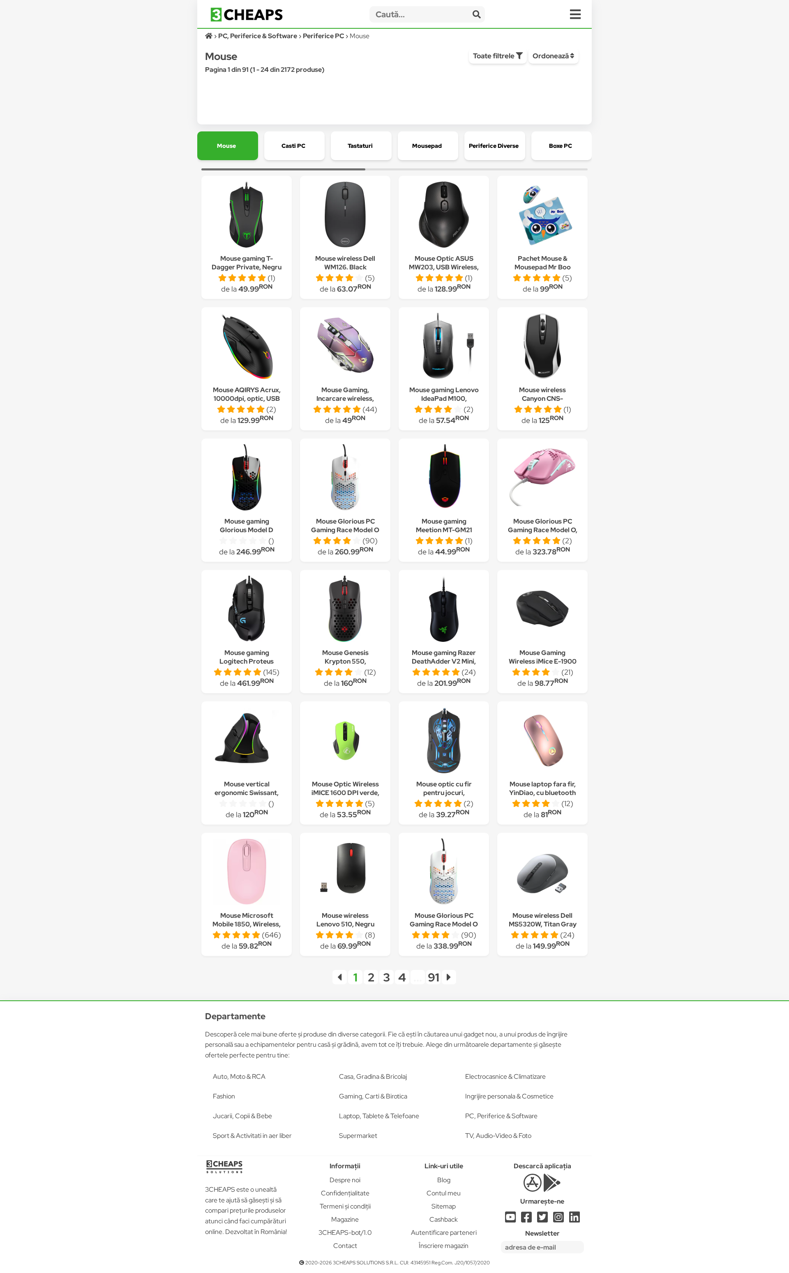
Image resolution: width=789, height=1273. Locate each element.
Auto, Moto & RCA (239, 1076)
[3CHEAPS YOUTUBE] (510, 1219)
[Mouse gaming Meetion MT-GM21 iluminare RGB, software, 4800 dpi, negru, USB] (444, 478)
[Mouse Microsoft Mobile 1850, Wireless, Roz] (246, 873)
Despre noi (345, 1180)
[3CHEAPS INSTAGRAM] (558, 1219)
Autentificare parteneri (444, 1232)
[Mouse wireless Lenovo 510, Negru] (345, 873)
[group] (227, 145)
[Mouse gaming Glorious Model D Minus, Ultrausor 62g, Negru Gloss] (246, 478)
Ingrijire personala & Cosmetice (509, 1096)
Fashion (224, 1096)
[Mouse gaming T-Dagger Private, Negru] (246, 216)
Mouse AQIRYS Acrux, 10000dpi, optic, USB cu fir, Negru (247, 398)
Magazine (345, 1219)
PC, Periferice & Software (501, 1116)
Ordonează (551, 55)
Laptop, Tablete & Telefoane (379, 1116)
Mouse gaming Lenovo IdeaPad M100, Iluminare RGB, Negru (444, 398)
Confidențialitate (345, 1193)
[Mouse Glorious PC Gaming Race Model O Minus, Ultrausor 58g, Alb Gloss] (345, 478)
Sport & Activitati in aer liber (252, 1135)
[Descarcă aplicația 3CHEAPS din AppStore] (532, 1187)
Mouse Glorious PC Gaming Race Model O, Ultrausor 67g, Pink (542, 530)
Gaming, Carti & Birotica (373, 1096)
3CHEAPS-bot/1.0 (345, 1232)
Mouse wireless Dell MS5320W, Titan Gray (543, 919)
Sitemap (443, 1206)
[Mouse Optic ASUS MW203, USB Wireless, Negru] (444, 216)
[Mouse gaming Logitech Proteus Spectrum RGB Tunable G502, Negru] (246, 610)
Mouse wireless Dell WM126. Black (345, 262)
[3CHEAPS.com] (246, 14)
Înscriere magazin (443, 1245)
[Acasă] (209, 36)
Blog (443, 1180)
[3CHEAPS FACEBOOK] (526, 1219)
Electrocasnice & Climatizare (505, 1076)
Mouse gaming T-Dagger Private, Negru (246, 262)
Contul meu (444, 1193)
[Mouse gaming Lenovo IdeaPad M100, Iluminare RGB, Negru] (444, 347)
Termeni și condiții (345, 1206)
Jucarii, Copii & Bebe (242, 1116)
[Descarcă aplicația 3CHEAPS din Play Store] (552, 1187)
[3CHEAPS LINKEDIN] (574, 1219)
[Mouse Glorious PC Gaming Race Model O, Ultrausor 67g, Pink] (542, 478)
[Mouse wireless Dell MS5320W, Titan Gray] (542, 873)
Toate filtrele (494, 55)
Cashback (443, 1219)
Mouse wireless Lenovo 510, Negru (345, 919)
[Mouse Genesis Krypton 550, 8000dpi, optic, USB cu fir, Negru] (345, 610)
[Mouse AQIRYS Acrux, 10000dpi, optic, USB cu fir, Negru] (246, 347)
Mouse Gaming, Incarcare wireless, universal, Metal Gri (345, 398)
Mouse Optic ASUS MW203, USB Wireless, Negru (444, 267)
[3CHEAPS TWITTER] (542, 1219)
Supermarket (358, 1135)
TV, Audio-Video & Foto (498, 1135)
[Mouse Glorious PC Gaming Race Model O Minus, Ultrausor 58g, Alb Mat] (444, 873)
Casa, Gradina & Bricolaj (373, 1076)
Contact (345, 1245)
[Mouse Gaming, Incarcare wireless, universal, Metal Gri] (345, 347)
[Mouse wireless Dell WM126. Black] (345, 216)
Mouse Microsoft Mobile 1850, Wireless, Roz (246, 924)
